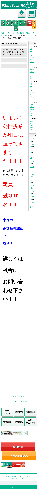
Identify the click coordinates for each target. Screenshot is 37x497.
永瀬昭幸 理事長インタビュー (14, 476)
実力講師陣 (30, 412)
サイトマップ (27, 476)
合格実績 (7, 422)
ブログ (20, 23)
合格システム (7, 412)
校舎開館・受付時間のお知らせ (32, 125)
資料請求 (29, 23)
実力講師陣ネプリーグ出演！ (32, 74)
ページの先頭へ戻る (21, 401)
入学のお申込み (19, 456)
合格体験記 (11, 23)
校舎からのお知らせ (16, 25)
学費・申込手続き (30, 421)
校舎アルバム (25, 23)
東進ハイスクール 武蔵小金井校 (12, 33)
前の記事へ (16, 396)
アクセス (3, 23)
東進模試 (19, 422)
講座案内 (19, 412)
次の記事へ (24, 396)
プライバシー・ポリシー (18, 479)
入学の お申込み (33, 24)
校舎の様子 (7, 23)
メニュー (31, 15)
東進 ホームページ (21, 15)
